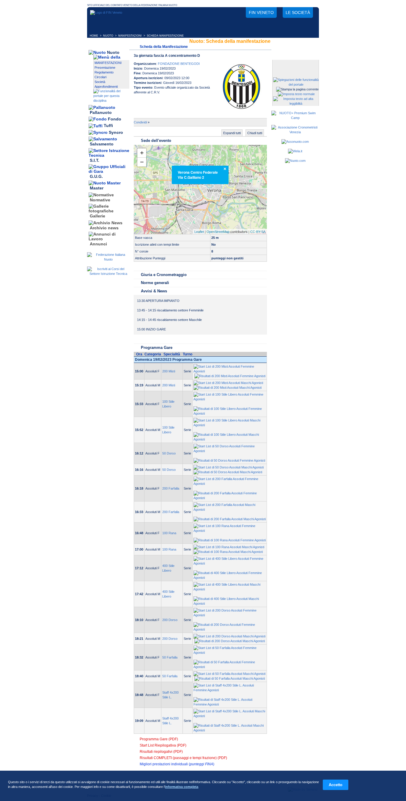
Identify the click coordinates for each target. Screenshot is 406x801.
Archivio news (104, 227)
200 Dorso (169, 620)
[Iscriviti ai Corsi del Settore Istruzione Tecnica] (108, 273)
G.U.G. (96, 176)
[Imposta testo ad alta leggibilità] (296, 103)
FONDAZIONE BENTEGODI (179, 63)
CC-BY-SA (257, 231)
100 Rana (169, 533)
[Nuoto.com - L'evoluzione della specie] (295, 160)
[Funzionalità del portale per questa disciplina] (111, 100)
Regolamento (104, 72)
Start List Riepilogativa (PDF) (163, 745)
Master (96, 188)
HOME (94, 35)
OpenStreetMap (218, 231)
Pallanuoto (101, 112)
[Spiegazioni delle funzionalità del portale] (296, 84)
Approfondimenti (106, 86)
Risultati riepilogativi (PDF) (161, 752)
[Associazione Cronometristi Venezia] (295, 132)
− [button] (142, 162)
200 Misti (168, 371)
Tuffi (108, 125)
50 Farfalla (169, 657)
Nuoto (113, 52)
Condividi (140, 122)
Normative (100, 199)
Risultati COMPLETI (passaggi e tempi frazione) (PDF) (183, 758)
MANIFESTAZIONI (130, 35)
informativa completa (181, 787)
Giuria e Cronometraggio (164, 274)
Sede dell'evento (156, 140)
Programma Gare (156, 347)
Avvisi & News (154, 291)
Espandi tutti (232, 133)
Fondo (114, 119)
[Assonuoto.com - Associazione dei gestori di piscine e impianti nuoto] (295, 141)
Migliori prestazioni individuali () (177, 764)
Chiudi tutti (254, 133)
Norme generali (155, 282)
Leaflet (199, 231)
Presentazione (105, 67)
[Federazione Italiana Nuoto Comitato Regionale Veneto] (106, 12)
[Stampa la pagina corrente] (297, 89)
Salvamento (102, 144)
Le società (298, 12)
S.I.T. (94, 160)
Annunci (98, 244)
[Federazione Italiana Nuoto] (108, 259)
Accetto (335, 785)
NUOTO (108, 35)
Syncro (116, 132)
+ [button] (142, 152)
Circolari (100, 77)
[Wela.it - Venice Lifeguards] (295, 151)
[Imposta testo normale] (296, 94)
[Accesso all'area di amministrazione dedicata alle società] (295, 64)
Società (100, 82)
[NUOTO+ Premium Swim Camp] (295, 118)
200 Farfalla (170, 488)
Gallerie (97, 216)
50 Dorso (169, 453)
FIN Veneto (261, 12)
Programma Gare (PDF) (159, 739)
